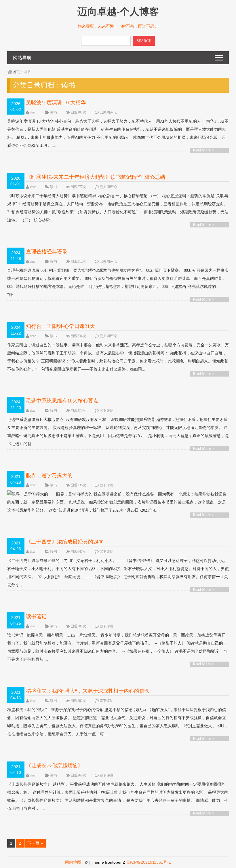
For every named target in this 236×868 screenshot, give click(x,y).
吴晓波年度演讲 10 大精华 (56, 102)
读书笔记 (36, 616)
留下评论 (106, 411)
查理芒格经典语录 (46, 251)
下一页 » (35, 843)
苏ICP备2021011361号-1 (148, 862)
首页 (16, 72)
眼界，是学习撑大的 (49, 475)
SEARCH (144, 41)
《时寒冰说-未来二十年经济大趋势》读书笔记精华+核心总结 (95, 177)
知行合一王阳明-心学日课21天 (60, 326)
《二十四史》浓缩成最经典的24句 (65, 542)
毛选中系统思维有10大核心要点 (62, 401)
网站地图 (73, 862)
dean (33, 112)
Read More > (203, 150)
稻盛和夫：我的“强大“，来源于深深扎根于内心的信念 (88, 691)
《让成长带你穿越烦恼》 (54, 765)
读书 (53, 112)
